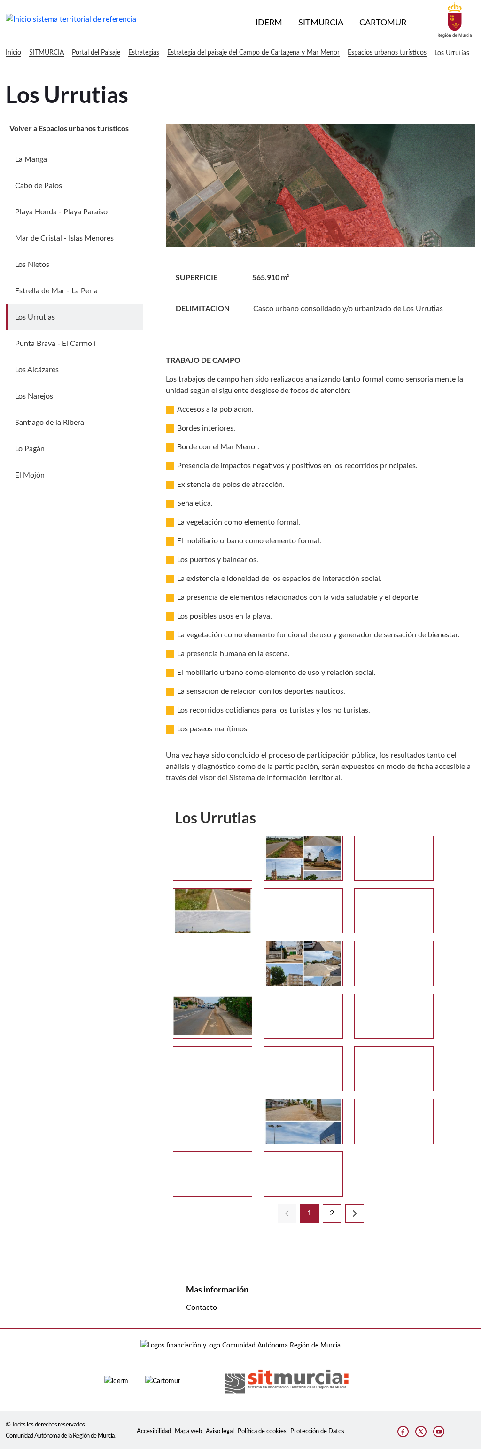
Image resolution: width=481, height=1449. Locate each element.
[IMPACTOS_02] (212, 1068)
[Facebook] (403, 1431)
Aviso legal (220, 1431)
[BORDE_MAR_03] (212, 963)
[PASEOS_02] (394, 1068)
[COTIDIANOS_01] (303, 963)
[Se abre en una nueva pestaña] (455, 19)
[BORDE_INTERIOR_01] (394, 858)
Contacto (201, 1307)
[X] (421, 1431)
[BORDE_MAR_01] (303, 910)
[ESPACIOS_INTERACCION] (303, 1016)
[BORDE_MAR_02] (394, 910)
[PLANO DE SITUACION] (212, 1121)
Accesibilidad (154, 1431)
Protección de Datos (317, 1431)
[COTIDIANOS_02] (394, 963)
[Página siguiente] (354, 1213)
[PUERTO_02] (212, 1174)
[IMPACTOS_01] (394, 1016)
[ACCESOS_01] (212, 858)
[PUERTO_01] (394, 1121)
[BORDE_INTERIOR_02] (212, 910)
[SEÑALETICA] (303, 1174)
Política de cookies (262, 1431)
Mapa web (188, 1431)
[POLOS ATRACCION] (303, 1121)
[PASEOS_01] (303, 1068)
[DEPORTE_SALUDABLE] (212, 1016)
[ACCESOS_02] (303, 858)
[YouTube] (438, 1431)
